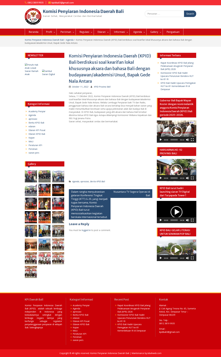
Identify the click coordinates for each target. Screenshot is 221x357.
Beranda (33, 32)
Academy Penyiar (37, 111)
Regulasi (84, 32)
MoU (31, 141)
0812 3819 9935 (36, 2)
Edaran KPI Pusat (37, 130)
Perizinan (65, 32)
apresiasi (84, 181)
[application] (176, 131)
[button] (110, 177)
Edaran (102, 32)
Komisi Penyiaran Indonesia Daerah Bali (83, 11)
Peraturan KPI (35, 145)
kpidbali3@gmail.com (63, 2)
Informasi (119, 32)
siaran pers (34, 152)
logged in (86, 230)
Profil (49, 32)
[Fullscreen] (192, 139)
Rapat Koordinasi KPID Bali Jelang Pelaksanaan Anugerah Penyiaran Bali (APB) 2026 (177, 66)
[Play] (160, 139)
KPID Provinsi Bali (102, 86)
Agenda (137, 32)
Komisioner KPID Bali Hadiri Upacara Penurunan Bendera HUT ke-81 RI (177, 76)
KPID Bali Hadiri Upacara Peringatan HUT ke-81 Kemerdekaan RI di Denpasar (178, 86)
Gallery (154, 32)
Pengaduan (173, 32)
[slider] (174, 139)
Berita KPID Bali (97, 181)
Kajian (32, 137)
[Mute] (187, 139)
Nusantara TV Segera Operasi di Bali (132, 193)
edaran (32, 126)
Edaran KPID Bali (37, 133)
